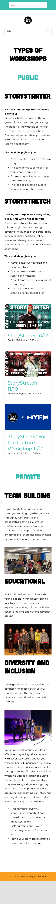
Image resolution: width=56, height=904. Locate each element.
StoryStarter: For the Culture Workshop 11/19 (27, 442)
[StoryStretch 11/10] (28, 364)
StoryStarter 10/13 (28, 336)
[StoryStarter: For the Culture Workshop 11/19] (28, 417)
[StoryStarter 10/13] (28, 316)
